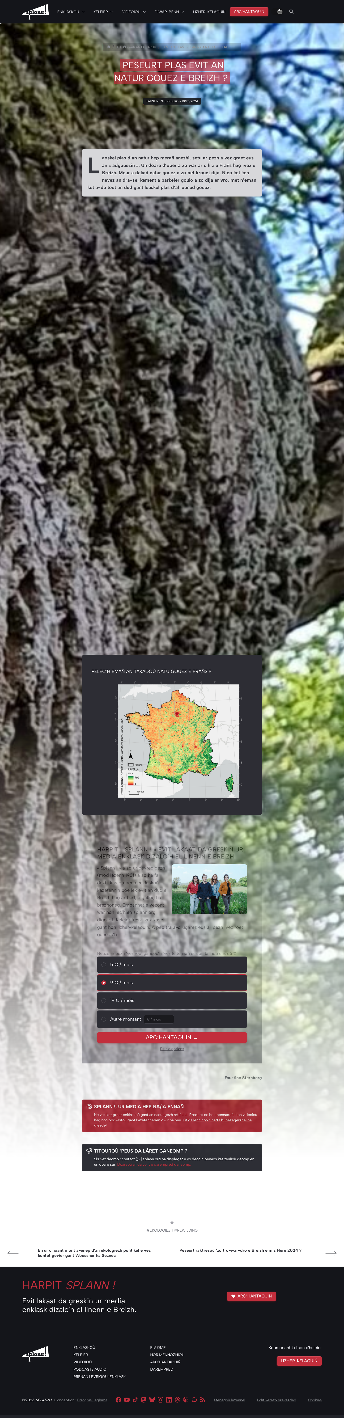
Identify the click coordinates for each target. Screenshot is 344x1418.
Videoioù (131, 12)
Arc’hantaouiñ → (172, 1037)
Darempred (161, 1369)
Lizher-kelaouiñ (209, 12)
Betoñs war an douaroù (136, 47)
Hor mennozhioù (167, 1355)
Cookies (315, 1400)
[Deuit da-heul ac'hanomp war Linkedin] (169, 1400)
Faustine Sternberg (243, 1077)
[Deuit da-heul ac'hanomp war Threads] (177, 1400)
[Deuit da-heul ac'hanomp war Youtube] (127, 1400)
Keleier (100, 12)
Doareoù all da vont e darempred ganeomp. (154, 1164)
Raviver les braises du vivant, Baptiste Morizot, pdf (172, 443)
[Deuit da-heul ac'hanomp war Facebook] (118, 1400)
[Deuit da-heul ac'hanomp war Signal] (194, 1400)
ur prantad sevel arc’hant (182, 455)
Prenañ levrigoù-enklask (99, 1376)
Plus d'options (172, 1049)
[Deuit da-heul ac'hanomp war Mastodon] (143, 1400)
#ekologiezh (159, 1230)
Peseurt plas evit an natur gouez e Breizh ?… (199, 47)
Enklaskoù (68, 12)
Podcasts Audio (89, 1369)
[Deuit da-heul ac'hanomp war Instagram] (160, 1400)
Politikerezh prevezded (276, 1400)
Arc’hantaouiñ (249, 11)
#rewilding (186, 1230)
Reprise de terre (146, 541)
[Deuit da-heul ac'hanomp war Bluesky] (152, 1400)
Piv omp (158, 1347)
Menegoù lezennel (229, 1400)
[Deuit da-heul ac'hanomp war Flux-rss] (202, 1400)
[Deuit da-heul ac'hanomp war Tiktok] (135, 1400)
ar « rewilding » (176, 236)
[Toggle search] (291, 11)
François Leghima (92, 1400)
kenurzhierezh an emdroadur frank (119, 292)
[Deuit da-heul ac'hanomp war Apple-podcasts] (186, 1400)
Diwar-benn (167, 12)
